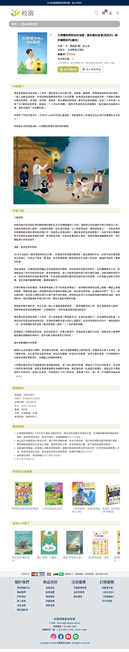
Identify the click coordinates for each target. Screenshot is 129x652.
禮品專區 (50, 596)
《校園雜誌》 (108, 596)
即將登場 (50, 605)
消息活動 (21, 605)
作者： (61, 46)
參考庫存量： (65, 58)
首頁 (14, 24)
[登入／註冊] (110, 13)
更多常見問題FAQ (26, 458)
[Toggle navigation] (117, 13)
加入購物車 (70, 69)
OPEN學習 (107, 600)
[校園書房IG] (53, 637)
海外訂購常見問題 (51, 455)
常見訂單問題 (74, 436)
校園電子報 (107, 587)
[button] (96, 13)
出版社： (62, 49)
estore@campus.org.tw (68, 622)
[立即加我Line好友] (76, 637)
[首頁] (22, 12)
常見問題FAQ (23, 587)
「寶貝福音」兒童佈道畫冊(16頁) (86, 510)
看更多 (19, 376)
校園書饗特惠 (80, 587)
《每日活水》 (108, 592)
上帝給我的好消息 (52, 508)
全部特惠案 (78, 592)
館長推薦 (50, 592)
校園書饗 (50, 600)
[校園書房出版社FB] (61, 637)
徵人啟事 (21, 600)
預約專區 (77, 596)
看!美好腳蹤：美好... (99, 557)
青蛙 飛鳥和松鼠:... (73, 557)
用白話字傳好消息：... (20, 559)
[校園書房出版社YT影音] (68, 637)
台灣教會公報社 (75, 49)
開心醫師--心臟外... (48, 557)
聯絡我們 (21, 592)
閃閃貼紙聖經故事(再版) (25, 508)
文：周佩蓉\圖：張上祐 (77, 46)
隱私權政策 (22, 609)
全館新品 (50, 587)
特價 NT (62, 54)
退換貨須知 (86, 451)
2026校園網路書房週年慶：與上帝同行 (64, 2)
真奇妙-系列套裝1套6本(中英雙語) (115, 510)
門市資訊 (21, 596)
